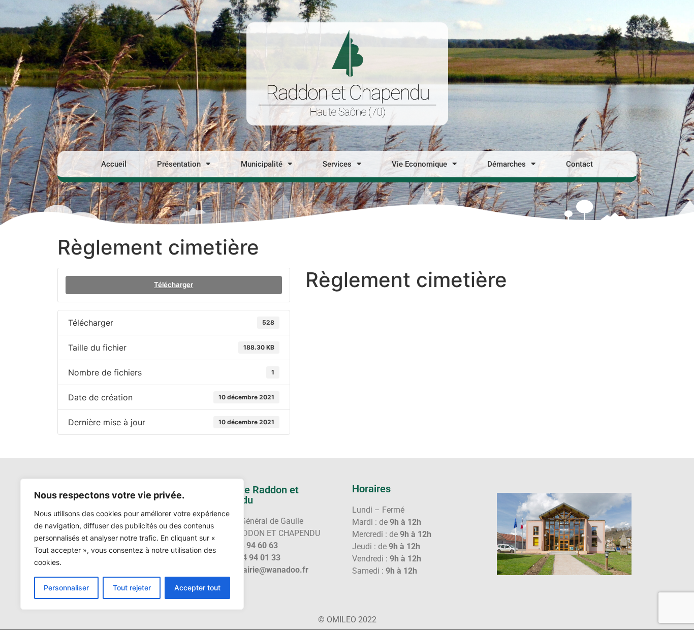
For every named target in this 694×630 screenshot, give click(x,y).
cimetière (327, 303)
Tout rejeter (132, 587)
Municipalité (261, 164)
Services (337, 164)
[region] (132, 544)
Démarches (506, 164)
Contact (579, 164)
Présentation (179, 164)
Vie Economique (419, 164)
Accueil (114, 164)
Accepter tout (197, 587)
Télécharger (173, 284)
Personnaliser (66, 587)
